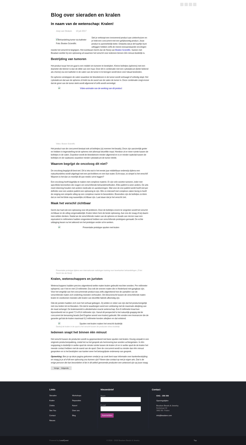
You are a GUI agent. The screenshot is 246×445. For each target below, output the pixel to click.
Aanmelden (107, 415)
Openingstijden (162, 401)
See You (52, 410)
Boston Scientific (123, 50)
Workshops (76, 395)
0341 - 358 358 (162, 396)
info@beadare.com (164, 415)
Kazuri (74, 405)
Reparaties (76, 400)
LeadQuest (63, 440)
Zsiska (52, 405)
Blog (74, 415)
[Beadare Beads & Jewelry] (124, 4)
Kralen (52, 400)
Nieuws (52, 420)
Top (195, 440)
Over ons (76, 410)
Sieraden (53, 395)
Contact (52, 415)
